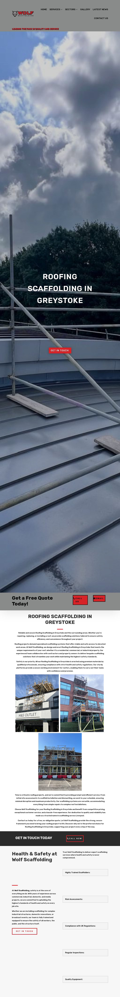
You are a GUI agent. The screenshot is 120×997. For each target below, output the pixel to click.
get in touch (60, 350)
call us (78, 600)
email (100, 598)
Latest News (100, 9)
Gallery (85, 9)
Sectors (70, 9)
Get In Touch (24, 931)
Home (44, 9)
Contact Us (101, 18)
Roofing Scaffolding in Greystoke (60, 288)
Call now (75, 838)
